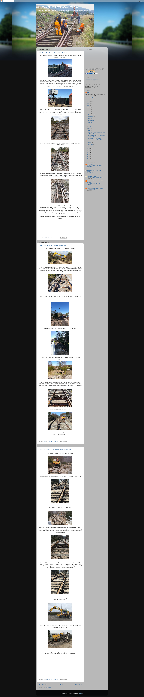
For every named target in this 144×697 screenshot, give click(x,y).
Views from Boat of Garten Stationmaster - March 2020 (55, 449)
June (89, 126)
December (91, 114)
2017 (88, 152)
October (90, 118)
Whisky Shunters (91, 176)
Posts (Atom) (48, 687)
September (91, 120)
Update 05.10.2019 (91, 189)
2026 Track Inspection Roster (92, 79)
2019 (88, 148)
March (90, 142)
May (89, 128)
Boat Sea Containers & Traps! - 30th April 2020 (53, 52)
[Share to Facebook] (65, 238)
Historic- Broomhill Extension (92, 80)
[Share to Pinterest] (66, 238)
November (91, 116)
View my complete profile (91, 97)
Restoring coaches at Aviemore (95, 188)
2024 (88, 105)
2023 (88, 107)
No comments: (54, 237)
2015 (88, 156)
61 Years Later (90, 172)
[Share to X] (63, 238)
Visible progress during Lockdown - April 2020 (52, 245)
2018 (88, 150)
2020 (88, 113)
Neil (88, 92)
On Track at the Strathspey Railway (57, 6)
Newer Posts (43, 684)
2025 (88, 103)
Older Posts (78, 684)
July (89, 124)
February (90, 144)
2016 (88, 154)
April (89, 130)
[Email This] (61, 238)
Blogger (80, 693)
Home (61, 684)
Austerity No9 (90, 164)
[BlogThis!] (62, 238)
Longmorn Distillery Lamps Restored (95, 177)
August (90, 122)
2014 (88, 158)
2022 (88, 109)
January (90, 146)
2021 (88, 111)
